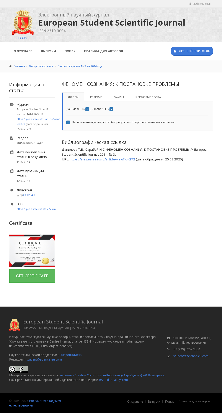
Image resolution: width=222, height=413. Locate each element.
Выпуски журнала (41, 66)
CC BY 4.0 (29, 195)
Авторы (72, 97)
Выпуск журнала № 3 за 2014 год (80, 66)
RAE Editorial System (113, 380)
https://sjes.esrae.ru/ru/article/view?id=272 (102, 159)
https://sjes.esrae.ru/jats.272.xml (36, 209)
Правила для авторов (103, 51)
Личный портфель (194, 51)
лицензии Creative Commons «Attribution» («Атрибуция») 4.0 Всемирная (112, 375)
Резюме (96, 97)
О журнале (23, 51)
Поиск (70, 51)
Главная (19, 66)
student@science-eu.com (44, 359)
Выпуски (48, 51)
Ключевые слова (148, 97)
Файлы (119, 97)
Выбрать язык (201, 4)
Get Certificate (32, 275)
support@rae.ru (71, 355)
